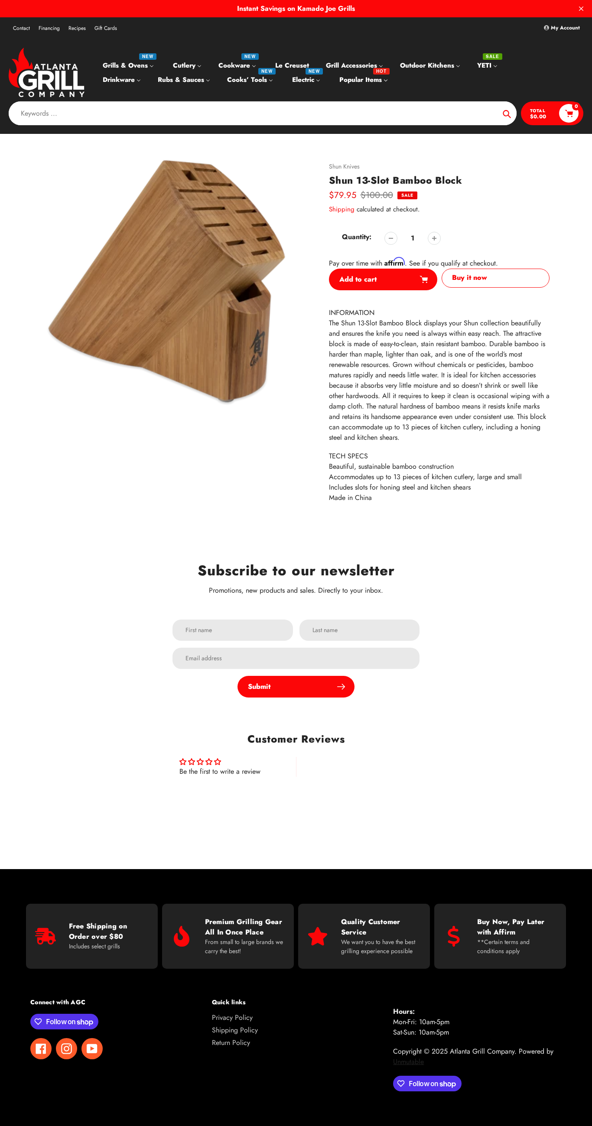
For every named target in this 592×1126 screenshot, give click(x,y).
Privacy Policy (232, 1017)
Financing (49, 28)
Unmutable (408, 1062)
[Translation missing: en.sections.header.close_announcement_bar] (581, 8)
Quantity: (356, 237)
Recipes (77, 28)
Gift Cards (105, 28)
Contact (21, 28)
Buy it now (469, 277)
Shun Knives (344, 166)
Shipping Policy (235, 1030)
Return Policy (231, 1043)
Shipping (342, 209)
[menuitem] (129, 65)
